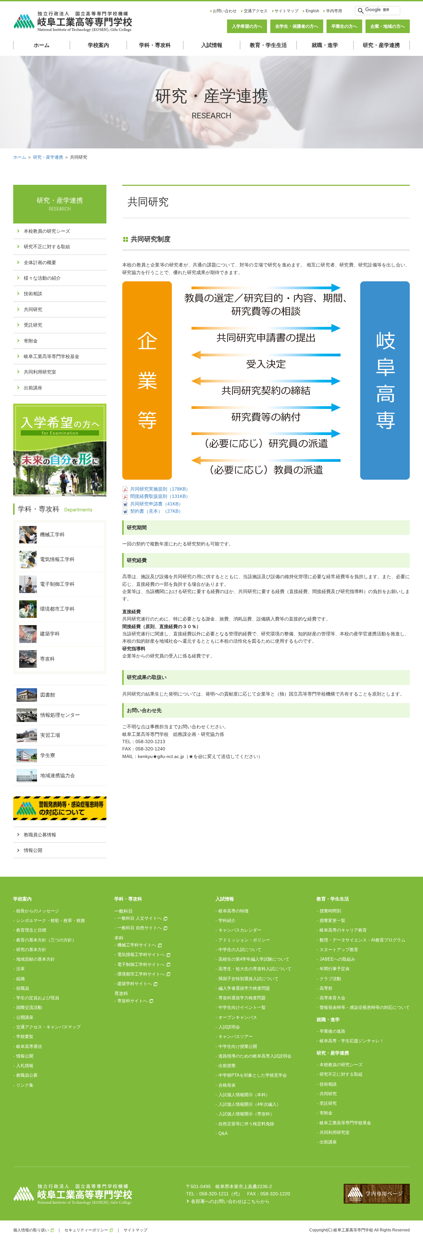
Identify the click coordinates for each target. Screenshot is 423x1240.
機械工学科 (52, 534)
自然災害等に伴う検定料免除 (246, 1123)
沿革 (20, 968)
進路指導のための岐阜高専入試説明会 (254, 1056)
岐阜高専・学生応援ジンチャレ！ (352, 1040)
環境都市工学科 (57, 609)
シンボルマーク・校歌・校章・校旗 (50, 920)
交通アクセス (256, 11)
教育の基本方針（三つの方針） (46, 940)
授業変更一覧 (332, 920)
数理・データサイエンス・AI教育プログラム (362, 940)
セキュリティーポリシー (86, 1230)
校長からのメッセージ (37, 910)
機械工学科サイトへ (136, 944)
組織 (20, 978)
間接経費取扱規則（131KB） (160, 496)
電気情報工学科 (57, 559)
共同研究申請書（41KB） (156, 503)
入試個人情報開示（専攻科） (246, 1113)
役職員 (22, 988)
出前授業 (227, 1065)
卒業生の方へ (344, 26)
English (312, 11)
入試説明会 (229, 1026)
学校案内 (98, 45)
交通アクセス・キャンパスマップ (48, 1026)
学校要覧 (24, 1036)
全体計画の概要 (40, 262)
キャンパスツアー (235, 1036)
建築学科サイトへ (134, 983)
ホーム (42, 45)
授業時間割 (330, 910)
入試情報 (211, 45)
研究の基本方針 (31, 949)
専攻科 (47, 658)
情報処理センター (60, 714)
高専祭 (326, 988)
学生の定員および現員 (37, 997)
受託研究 (33, 325)
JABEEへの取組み (337, 959)
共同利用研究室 (40, 372)
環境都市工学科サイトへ (141, 974)
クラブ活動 (330, 978)
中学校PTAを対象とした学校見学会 (252, 1075)
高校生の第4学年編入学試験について (253, 959)
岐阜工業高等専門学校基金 (51, 356)
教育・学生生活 (268, 45)
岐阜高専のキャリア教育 (343, 930)
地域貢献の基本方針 (35, 959)
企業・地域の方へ (387, 26)
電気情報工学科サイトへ (141, 954)
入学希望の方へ (247, 26)
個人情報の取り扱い (31, 1230)
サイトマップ (286, 11)
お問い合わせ (225, 11)
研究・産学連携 (381, 45)
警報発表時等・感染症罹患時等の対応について (365, 1007)
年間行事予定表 (335, 968)
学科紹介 (227, 920)
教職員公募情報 (40, 834)
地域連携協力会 (57, 775)
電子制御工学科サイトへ (141, 964)
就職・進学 (325, 45)
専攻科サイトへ (132, 1000)
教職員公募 (27, 1075)
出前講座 (33, 387)
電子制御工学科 (57, 584)
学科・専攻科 (155, 45)
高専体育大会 (332, 997)
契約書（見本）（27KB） (156, 511)
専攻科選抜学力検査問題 (242, 997)
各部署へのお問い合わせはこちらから (230, 1201)
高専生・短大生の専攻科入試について (254, 968)
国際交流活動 (29, 1007)
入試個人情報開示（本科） (244, 1094)
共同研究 (33, 309)
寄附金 (31, 340)
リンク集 (24, 1085)
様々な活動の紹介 (42, 278)
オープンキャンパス (237, 1017)
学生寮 (47, 755)
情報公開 (33, 850)
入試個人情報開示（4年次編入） (249, 1104)
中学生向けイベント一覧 (242, 1007)
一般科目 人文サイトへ (139, 918)
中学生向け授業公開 (237, 1046)
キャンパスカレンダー (239, 930)
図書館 (47, 694)
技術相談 (33, 293)
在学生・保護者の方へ (296, 26)
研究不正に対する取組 (47, 246)
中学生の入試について (239, 949)
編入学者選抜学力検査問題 (244, 988)
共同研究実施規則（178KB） (160, 489)
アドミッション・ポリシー (244, 940)
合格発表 (227, 1085)
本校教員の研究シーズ (47, 231)
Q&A (223, 1133)
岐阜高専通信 (29, 1046)
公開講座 (24, 1017)
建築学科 (50, 633)
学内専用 (334, 11)
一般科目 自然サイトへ (139, 927)
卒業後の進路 (332, 1031)
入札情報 (24, 1065)
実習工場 (50, 735)
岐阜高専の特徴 (233, 910)
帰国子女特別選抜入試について (248, 978)
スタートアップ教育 (339, 949)
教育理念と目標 (31, 930)
